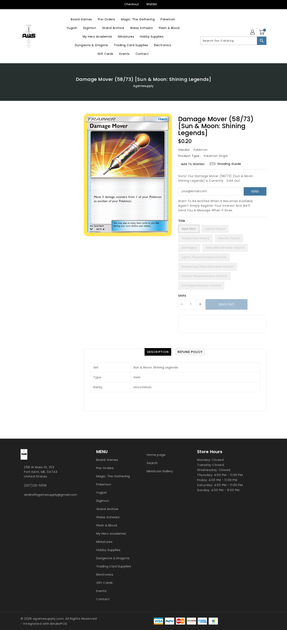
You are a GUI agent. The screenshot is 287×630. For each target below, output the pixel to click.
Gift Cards (104, 582)
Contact (103, 599)
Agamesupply (143, 86)
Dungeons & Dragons (112, 558)
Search (152, 463)
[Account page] (253, 32)
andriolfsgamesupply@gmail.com (50, 494)
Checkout (131, 4)
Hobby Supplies (108, 550)
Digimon (102, 500)
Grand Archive (107, 509)
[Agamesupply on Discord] (25, 503)
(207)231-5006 (35, 485)
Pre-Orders (105, 468)
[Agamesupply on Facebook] (22, 503)
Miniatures (104, 541)
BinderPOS (58, 623)
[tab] (158, 352)
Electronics (104, 574)
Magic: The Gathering (113, 476)
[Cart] (262, 32)
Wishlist (151, 4)
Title (181, 221)
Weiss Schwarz (108, 517)
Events (101, 591)
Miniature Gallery (160, 471)
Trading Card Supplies (113, 566)
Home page (156, 454)
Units (182, 295)
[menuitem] (81, 19)
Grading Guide (229, 164)
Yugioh (101, 492)
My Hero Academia (111, 533)
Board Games (107, 460)
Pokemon (103, 484)
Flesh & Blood (106, 525)
